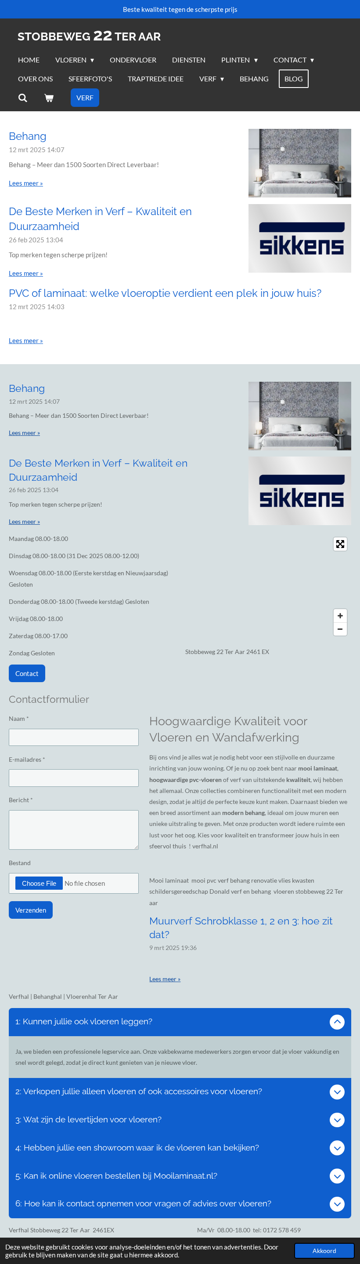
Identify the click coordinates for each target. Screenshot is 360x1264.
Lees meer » (26, 183)
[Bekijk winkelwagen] (48, 97)
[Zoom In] (340, 615)
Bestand (20, 862)
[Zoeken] (22, 97)
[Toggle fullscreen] (340, 544)
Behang (28, 136)
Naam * (19, 718)
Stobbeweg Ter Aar (89, 36)
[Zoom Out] (340, 629)
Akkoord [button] (324, 1250)
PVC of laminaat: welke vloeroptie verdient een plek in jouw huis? (165, 293)
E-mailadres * (27, 759)
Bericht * (21, 800)
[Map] (268, 586)
